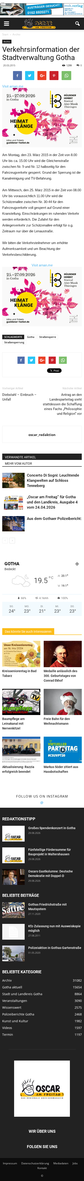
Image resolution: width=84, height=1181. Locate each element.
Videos (7, 1028)
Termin (7, 1034)
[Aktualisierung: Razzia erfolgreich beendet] (21, 750)
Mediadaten (60, 1163)
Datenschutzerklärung (35, 1163)
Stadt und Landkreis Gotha (22, 994)
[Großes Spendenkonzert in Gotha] (13, 834)
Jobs (75, 1163)
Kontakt (42, 1168)
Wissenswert (11, 1007)
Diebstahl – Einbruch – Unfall (19, 397)
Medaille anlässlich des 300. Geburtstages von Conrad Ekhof (60, 675)
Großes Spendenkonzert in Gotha (51, 828)
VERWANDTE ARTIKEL (20, 457)
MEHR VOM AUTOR (18, 463)
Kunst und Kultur (15, 1021)
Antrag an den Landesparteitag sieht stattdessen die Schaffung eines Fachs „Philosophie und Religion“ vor (62, 404)
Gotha (30, 337)
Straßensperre (47, 337)
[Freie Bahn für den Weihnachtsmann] (63, 702)
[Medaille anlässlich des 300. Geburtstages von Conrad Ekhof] (63, 654)
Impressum (10, 1163)
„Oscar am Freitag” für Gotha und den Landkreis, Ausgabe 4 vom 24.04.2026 (52, 502)
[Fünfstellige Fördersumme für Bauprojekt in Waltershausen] (13, 855)
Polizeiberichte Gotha (18, 1014)
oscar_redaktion (42, 434)
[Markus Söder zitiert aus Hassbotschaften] (63, 750)
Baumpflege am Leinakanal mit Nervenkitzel (13, 723)
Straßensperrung (14, 342)
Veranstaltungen (14, 1001)
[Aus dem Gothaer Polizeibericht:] (13, 524)
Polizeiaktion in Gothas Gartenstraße (54, 948)
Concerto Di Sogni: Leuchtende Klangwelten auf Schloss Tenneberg (53, 480)
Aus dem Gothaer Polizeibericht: (54, 518)
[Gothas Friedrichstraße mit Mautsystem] (13, 910)
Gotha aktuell (12, 987)
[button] (77, 24)
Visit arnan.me (12, 86)
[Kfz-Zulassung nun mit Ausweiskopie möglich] (13, 932)
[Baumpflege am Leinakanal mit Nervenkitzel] (21, 702)
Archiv (7, 41)
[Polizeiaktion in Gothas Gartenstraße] (13, 953)
